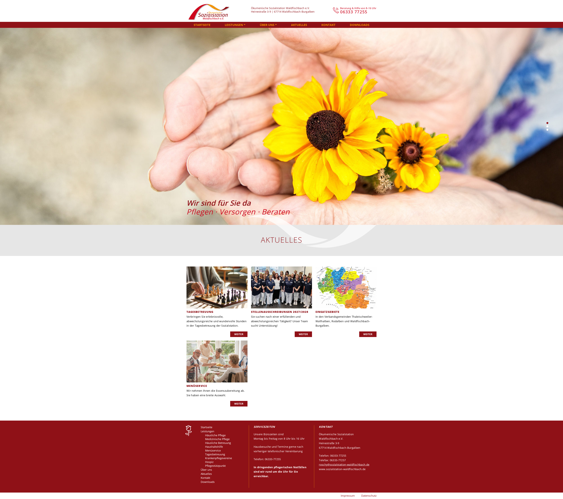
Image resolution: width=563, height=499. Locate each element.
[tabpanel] (281, 126)
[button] (235, 25)
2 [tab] (547, 126)
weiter (239, 334)
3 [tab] (547, 130)
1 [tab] (547, 123)
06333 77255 (353, 12)
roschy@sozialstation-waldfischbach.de (344, 464)
